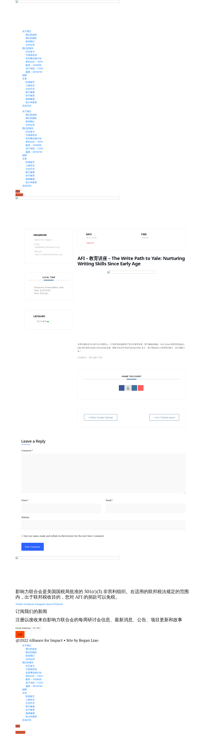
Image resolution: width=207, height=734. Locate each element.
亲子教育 (30, 95)
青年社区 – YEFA (34, 61)
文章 (24, 78)
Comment (27, 450)
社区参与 (30, 51)
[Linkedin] (134, 388)
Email (109, 500)
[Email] (140, 388)
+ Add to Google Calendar (100, 417)
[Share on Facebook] (121, 388)
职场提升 (30, 82)
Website (25, 517)
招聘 (24, 75)
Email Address (23, 628)
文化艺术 (30, 88)
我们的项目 (28, 48)
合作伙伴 (30, 44)
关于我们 (26, 31)
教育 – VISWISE (34, 65)
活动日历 (26, 105)
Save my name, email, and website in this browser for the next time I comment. (64, 535)
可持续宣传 (31, 55)
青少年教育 (31, 102)
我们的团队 (31, 38)
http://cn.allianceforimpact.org (48, 254)
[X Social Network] (128, 388)
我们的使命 (31, 34)
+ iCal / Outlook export (164, 417)
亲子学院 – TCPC (34, 68)
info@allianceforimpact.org (47, 247)
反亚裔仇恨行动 (33, 58)
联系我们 (30, 41)
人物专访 (30, 85)
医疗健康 (30, 92)
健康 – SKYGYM (34, 71)
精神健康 (30, 99)
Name (25, 500)
